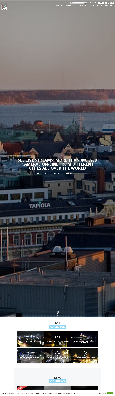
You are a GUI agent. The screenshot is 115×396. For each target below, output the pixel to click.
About (99, 6)
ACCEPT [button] (110, 393)
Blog (93, 6)
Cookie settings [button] (101, 393)
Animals (69, 6)
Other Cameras (82, 6)
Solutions (108, 6)
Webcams (59, 6)
